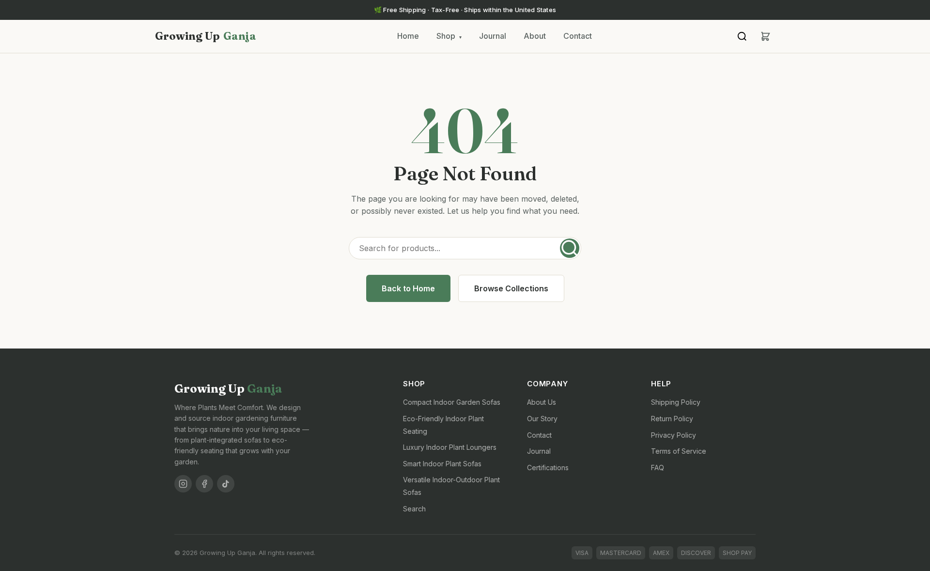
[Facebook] (204, 483)
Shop (449, 36)
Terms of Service (678, 451)
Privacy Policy (673, 435)
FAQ (657, 467)
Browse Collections (511, 288)
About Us (541, 402)
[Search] (742, 36)
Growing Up (205, 36)
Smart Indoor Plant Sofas (442, 464)
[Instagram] (183, 483)
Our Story (542, 418)
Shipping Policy (675, 402)
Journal (492, 36)
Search (414, 509)
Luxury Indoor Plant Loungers (449, 447)
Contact (577, 36)
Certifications (548, 467)
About (535, 36)
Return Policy (672, 418)
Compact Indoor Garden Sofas (451, 402)
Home (408, 36)
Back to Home (408, 288)
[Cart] (765, 36)
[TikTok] (225, 483)
